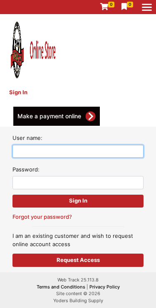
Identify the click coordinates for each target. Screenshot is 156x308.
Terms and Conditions (62, 287)
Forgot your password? (42, 216)
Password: (26, 169)
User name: (27, 137)
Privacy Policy (104, 287)
